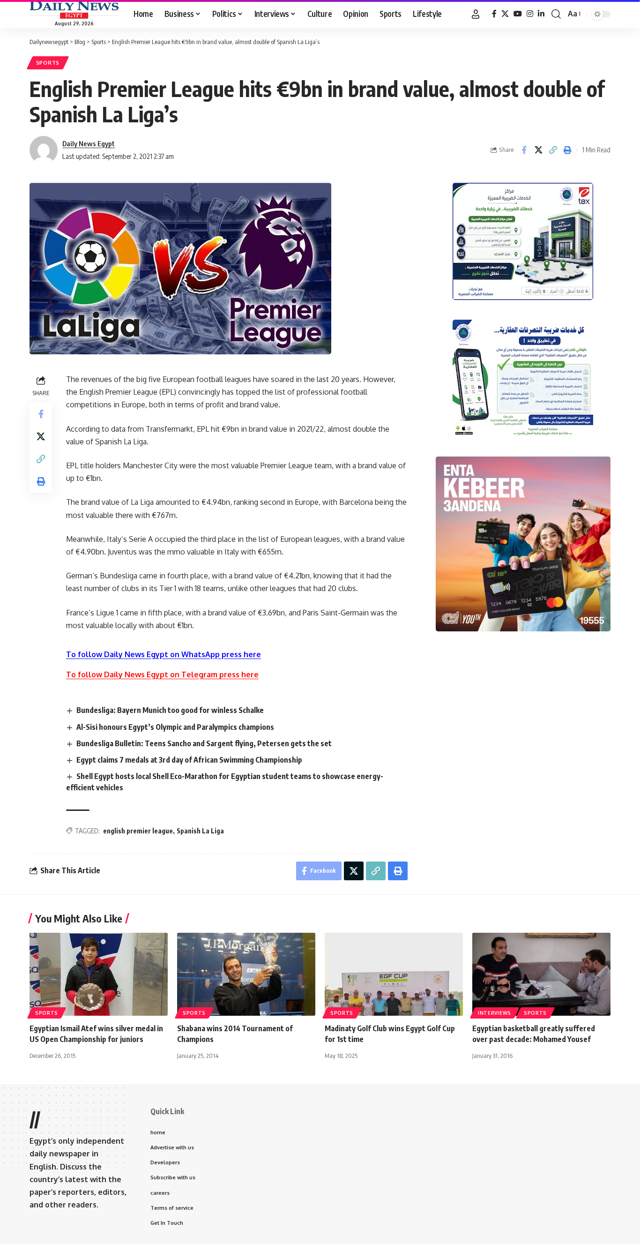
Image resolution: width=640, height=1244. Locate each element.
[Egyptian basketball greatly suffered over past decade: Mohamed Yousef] (541, 974)
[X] (505, 13)
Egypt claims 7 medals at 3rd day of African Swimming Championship (189, 759)
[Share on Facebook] (523, 149)
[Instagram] (530, 13)
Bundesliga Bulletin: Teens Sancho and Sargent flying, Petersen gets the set (204, 743)
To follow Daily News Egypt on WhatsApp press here (163, 654)
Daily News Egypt (88, 143)
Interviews (494, 1013)
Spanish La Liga (200, 831)
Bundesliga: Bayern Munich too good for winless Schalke (170, 710)
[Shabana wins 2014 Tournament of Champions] (246, 974)
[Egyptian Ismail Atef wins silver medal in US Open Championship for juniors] (99, 974)
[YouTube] (517, 13)
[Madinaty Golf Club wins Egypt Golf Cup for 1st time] (394, 974)
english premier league (138, 831)
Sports (48, 62)
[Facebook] (494, 13)
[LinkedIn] (541, 13)
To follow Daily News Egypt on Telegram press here (162, 674)
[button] (475, 14)
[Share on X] (538, 149)
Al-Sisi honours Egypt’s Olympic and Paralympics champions (175, 727)
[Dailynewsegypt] (74, 10)
